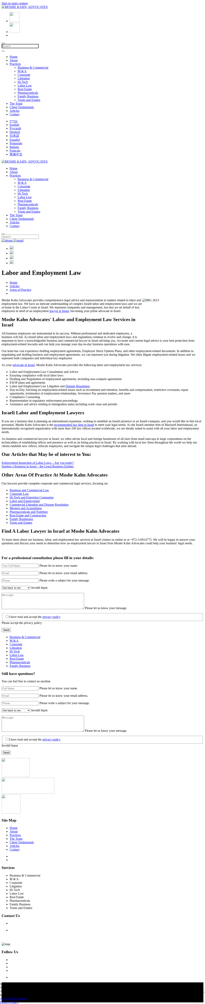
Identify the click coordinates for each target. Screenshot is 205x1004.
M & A (22, 71)
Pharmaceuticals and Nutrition (29, 512)
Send (6, 630)
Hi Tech (23, 82)
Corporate (24, 74)
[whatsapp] (12, 263)
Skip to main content (15, 3)
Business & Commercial (33, 67)
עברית (13, 121)
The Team (16, 103)
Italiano (14, 147)
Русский (15, 128)
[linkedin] (12, 253)
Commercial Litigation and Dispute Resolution (39, 504)
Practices (15, 64)
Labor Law (25, 85)
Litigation (24, 78)
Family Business (28, 96)
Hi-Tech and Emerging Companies (32, 497)
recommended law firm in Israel (74, 424)
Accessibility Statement (24, 856)
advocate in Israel (24, 365)
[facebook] (12, 248)
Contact (14, 114)
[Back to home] (25, 7)
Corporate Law (19, 493)
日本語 (14, 135)
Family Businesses (21, 519)
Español (15, 139)
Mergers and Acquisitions (26, 508)
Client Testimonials (22, 107)
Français (15, 150)
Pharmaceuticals (28, 92)
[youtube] (12, 258)
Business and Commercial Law (29, 490)
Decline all (20, 998)
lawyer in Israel (59, 311)
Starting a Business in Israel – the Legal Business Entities (38, 466)
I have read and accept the (34, 617)
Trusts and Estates (29, 100)
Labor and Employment (25, 501)
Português (16, 143)
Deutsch (15, 132)
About (14, 60)
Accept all (6, 998)
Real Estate (25, 89)
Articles (14, 110)
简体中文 (16, 154)
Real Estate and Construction (28, 515)
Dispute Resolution (77, 386)
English (14, 124)
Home (13, 56)
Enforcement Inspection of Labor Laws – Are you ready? (38, 462)
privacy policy (51, 617)
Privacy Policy (19, 860)
